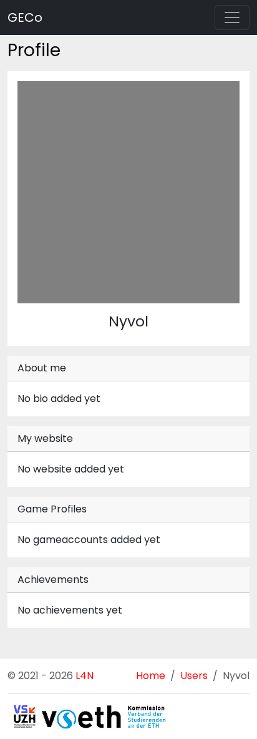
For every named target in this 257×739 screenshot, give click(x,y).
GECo (24, 17)
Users (194, 675)
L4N (84, 675)
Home (150, 675)
